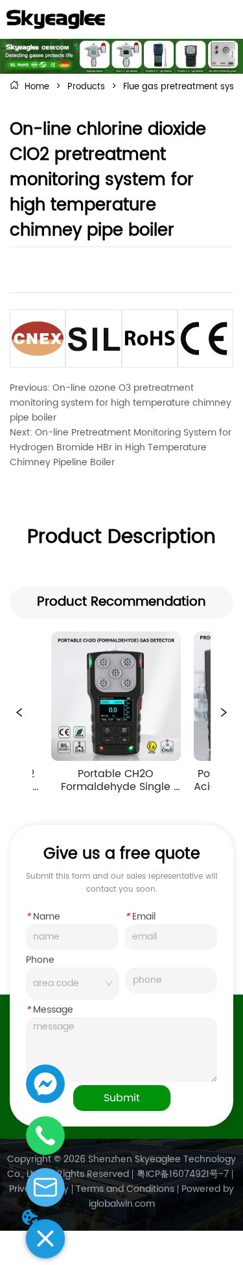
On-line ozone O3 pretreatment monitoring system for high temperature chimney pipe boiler (120, 402)
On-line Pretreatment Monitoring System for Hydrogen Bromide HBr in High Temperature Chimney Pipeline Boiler (120, 447)
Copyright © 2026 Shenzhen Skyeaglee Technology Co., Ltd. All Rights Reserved (121, 1167)
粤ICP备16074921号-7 (183, 1174)
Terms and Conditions (125, 1189)
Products (86, 87)
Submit (122, 1098)
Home (37, 87)
